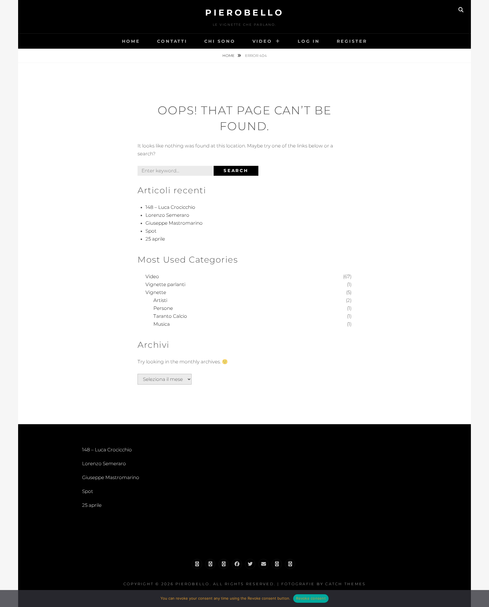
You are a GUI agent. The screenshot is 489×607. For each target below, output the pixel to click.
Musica (161, 324)
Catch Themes (345, 584)
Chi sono (219, 41)
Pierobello (244, 12)
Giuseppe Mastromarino (174, 223)
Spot (150, 231)
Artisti (160, 300)
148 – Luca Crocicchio (170, 207)
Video (262, 41)
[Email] (263, 564)
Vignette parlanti (165, 284)
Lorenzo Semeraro (167, 215)
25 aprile (155, 239)
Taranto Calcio (170, 316)
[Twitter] (250, 564)
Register (352, 41)
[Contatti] (277, 564)
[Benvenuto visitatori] (290, 564)
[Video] (223, 564)
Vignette (155, 292)
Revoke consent (311, 598)
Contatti (172, 41)
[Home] (197, 564)
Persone (163, 308)
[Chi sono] (210, 564)
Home (131, 41)
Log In (309, 41)
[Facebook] (237, 564)
